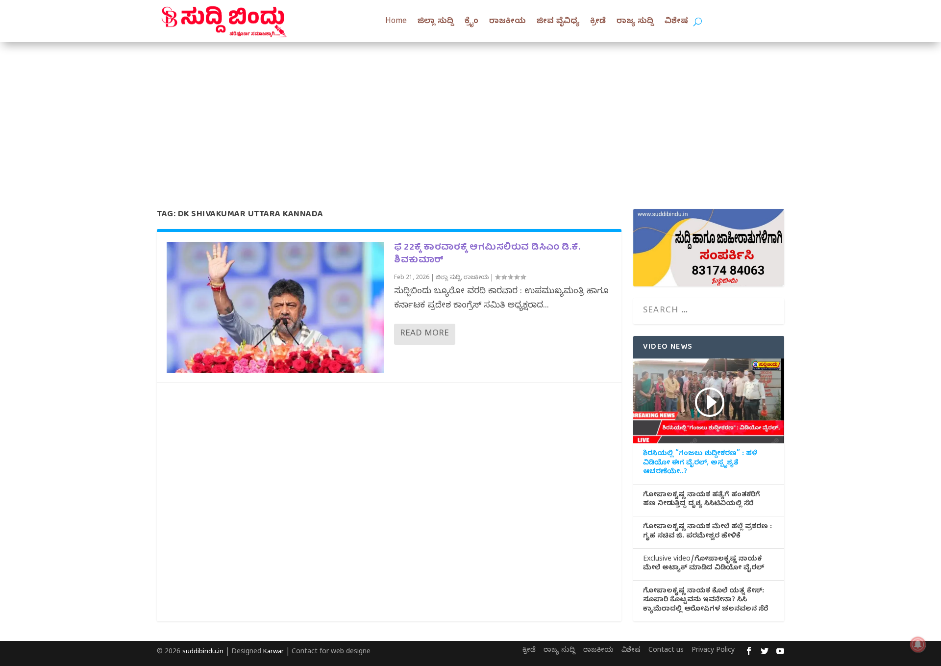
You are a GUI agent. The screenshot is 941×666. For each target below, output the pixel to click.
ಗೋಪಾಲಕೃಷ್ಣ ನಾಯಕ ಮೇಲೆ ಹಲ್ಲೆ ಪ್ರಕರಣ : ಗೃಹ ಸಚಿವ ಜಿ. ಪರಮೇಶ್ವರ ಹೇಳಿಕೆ (707, 532)
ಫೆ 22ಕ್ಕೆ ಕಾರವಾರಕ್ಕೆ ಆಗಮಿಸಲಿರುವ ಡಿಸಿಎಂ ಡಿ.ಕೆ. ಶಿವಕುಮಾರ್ (487, 254)
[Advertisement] (470, 115)
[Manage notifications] (918, 644)
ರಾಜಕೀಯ (507, 22)
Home (396, 22)
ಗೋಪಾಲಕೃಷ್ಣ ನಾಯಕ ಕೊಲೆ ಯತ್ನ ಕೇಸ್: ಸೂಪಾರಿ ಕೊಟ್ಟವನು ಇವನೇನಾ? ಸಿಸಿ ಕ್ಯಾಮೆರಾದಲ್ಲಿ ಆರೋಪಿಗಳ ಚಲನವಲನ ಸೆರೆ (705, 601)
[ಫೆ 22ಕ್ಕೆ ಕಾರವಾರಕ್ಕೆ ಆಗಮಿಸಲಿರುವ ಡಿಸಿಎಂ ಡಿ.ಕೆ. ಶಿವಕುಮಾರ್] (275, 307)
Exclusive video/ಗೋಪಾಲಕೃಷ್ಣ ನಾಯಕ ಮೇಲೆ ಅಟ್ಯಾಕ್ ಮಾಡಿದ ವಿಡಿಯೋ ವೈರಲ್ (703, 564)
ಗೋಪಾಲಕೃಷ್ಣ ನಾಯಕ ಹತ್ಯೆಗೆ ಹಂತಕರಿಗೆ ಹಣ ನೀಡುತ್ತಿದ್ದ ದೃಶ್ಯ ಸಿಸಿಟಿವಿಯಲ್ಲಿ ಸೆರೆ (701, 500)
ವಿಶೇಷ (676, 22)
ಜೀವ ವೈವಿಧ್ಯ (558, 22)
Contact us (666, 651)
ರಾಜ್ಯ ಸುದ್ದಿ (635, 22)
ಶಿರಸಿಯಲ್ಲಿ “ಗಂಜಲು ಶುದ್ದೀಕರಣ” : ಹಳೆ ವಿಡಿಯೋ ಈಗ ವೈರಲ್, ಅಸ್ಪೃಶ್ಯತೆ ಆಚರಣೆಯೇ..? (700, 463)
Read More (424, 334)
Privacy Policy (713, 651)
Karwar (273, 652)
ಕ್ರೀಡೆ (598, 22)
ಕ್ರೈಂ (471, 22)
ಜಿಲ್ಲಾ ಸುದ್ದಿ (436, 22)
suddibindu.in (202, 652)
